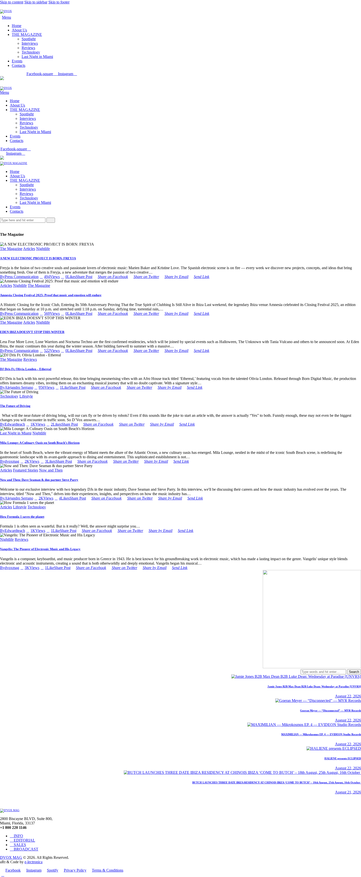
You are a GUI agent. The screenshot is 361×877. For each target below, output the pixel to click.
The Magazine (11, 249)
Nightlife (43, 249)
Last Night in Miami (15, 433)
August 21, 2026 (348, 792)
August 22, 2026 (348, 696)
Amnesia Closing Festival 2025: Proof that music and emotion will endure (50, 295)
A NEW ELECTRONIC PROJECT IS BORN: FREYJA (38, 258)
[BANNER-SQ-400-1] (312, 667)
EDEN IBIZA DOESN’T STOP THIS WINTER (32, 332)
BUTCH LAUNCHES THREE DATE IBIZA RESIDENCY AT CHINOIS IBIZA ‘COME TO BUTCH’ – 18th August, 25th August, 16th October (276, 782)
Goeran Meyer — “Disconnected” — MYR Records (330, 710)
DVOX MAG (11, 857)
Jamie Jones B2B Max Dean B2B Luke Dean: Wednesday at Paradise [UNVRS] (314, 686)
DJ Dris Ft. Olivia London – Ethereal (25, 369)
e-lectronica (33, 862)
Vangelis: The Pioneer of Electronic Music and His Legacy (40, 549)
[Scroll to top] (2, 875)
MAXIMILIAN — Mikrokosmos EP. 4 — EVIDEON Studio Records (321, 734)
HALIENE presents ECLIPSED (342, 758)
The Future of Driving (15, 406)
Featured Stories (25, 470)
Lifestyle (26, 396)
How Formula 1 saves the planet (22, 516)
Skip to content (11, 2)
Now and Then (51, 470)
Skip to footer (58, 2)
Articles (29, 249)
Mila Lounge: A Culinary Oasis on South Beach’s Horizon (40, 443)
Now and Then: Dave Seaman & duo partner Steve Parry (39, 480)
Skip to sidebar (35, 2)
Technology (9, 396)
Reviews (30, 359)
